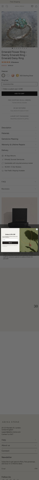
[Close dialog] (37, 229)
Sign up (10, 242)
